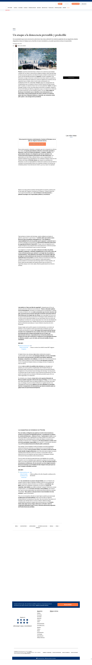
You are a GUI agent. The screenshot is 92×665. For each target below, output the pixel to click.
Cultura (39, 620)
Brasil (16, 526)
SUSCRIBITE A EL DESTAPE (37, 144)
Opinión (64, 7)
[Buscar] (56, 3)
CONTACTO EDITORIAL (74, 652)
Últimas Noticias (41, 637)
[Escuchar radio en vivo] (66, 4)
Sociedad (26, 7)
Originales (38, 527)
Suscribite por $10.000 (75, 3)
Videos (38, 629)
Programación (40, 632)
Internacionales (32, 7)
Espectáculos (44, 7)
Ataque (57, 526)
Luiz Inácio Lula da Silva (42, 526)
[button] (14, 53)
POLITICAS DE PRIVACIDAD (56, 652)
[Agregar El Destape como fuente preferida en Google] (56, 46)
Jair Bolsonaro (32, 526)
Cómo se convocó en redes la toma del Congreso (42, 347)
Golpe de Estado (23, 526)
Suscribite (68, 604)
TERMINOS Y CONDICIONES (47, 652)
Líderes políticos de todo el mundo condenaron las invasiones (42, 474)
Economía (20, 7)
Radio (68, 7)
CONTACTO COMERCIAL (66, 652)
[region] (46, 19)
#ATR (38, 621)
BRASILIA (51, 526)
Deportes (39, 7)
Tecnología (51, 7)
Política (15, 7)
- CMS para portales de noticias (47, 658)
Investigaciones (58, 7)
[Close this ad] (91, 659)
